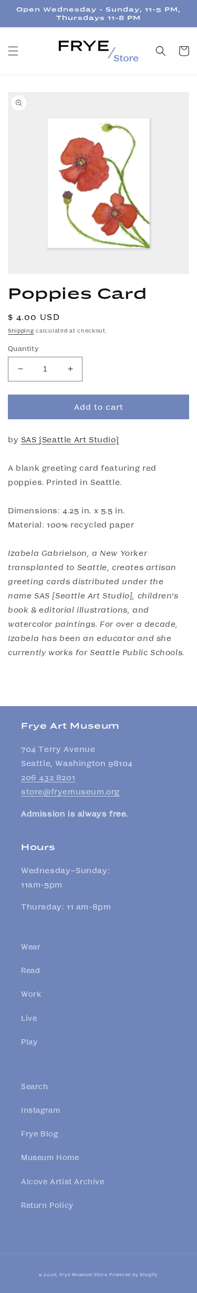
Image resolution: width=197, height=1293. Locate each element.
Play (29, 1041)
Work (31, 993)
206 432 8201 (48, 777)
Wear (30, 946)
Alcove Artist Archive (63, 1181)
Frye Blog (39, 1133)
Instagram (40, 1109)
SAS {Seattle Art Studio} (70, 439)
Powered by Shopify (133, 1274)
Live (29, 1017)
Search (34, 1086)
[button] (13, 51)
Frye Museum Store (83, 1274)
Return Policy (47, 1205)
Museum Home (50, 1157)
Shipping (21, 330)
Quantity (23, 348)
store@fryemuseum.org (70, 791)
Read (30, 970)
